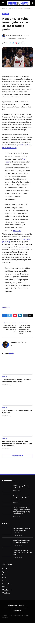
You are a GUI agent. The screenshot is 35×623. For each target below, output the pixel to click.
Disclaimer (22, 605)
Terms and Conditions (12, 608)
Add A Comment (17, 456)
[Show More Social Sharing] (22, 42)
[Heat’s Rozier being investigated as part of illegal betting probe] (17, 57)
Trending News (7, 584)
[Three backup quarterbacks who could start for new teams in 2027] (17, 365)
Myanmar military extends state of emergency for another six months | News (25, 329)
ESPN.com (17, 230)
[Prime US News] (18, 3)
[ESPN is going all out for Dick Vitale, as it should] (6, 488)
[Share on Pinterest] (16, 42)
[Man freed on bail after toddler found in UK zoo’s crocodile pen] (6, 498)
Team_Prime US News (14, 35)
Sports (5, 14)
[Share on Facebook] (10, 42)
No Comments (12, 38)
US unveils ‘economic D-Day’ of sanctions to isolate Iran (22, 552)
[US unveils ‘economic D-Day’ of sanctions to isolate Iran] (6, 552)
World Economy (7, 590)
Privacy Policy (12, 605)
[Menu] (3, 3)
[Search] (32, 3)
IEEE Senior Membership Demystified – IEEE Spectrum (21, 530)
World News (6, 593)
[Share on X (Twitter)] (13, 42)
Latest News (6, 569)
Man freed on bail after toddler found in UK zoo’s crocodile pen (22, 498)
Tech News (5, 581)
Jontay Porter (25, 239)
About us (25, 608)
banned (24, 247)
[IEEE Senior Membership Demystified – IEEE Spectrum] (6, 530)
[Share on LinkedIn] (19, 42)
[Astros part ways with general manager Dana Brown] (17, 396)
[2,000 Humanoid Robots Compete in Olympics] (6, 542)
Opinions (5, 572)
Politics (4, 575)
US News (5, 587)
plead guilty (6, 242)
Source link (6, 307)
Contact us (17, 610)
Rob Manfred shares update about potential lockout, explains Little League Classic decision (17, 443)
